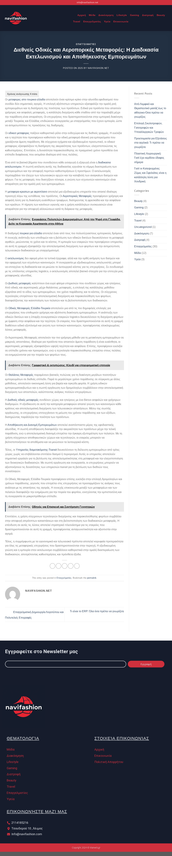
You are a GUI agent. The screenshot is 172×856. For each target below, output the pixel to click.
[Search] (73, 15)
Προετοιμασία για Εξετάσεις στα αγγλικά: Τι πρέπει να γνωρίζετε (150, 142)
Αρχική (81, 15)
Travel (76, 21)
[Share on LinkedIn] (77, 566)
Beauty (161, 15)
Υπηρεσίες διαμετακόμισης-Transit (36, 449)
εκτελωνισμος (16, 258)
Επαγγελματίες (92, 21)
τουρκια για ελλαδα (31, 233)
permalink (91, 578)
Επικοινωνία (120, 21)
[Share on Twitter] (58, 566)
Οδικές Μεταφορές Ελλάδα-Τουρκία (29, 308)
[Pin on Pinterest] (70, 566)
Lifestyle (122, 15)
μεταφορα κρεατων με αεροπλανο (27, 191)
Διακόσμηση (106, 15)
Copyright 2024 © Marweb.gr (86, 847)
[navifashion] (35, 18)
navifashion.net (98, 68)
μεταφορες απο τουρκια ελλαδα (26, 99)
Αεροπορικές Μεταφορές (77, 196)
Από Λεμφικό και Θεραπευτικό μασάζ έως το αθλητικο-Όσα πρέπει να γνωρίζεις (150, 110)
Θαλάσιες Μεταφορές (20, 374)
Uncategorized (143, 227)
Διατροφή (148, 15)
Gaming (134, 15)
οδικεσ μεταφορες (18, 133)
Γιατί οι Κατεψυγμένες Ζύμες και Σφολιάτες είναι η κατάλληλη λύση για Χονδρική (150, 175)
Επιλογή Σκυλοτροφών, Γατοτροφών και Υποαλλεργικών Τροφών (149, 127)
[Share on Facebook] (52, 566)
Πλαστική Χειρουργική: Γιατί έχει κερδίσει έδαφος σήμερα (149, 158)
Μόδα (92, 15)
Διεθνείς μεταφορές (19, 283)
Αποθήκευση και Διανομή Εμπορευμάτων (32, 424)
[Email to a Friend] (64, 566)
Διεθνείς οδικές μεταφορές (23, 399)
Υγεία (107, 21)
